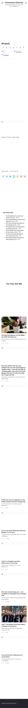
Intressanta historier (14, 3)
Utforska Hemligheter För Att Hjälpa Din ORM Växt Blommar (13, 336)
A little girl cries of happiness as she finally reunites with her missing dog (13, 500)
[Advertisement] (14, 26)
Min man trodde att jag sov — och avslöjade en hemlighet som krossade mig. (13, 593)
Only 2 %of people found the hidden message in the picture (13, 625)
